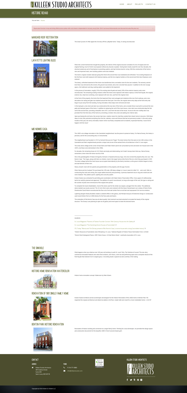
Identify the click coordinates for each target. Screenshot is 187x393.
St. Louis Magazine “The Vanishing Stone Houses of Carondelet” (96, 225)
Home (122, 4)
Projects (139, 4)
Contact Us (150, 4)
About (129, 4)
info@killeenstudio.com (74, 371)
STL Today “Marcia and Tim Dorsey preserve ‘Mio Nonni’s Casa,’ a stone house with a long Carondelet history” (110, 228)
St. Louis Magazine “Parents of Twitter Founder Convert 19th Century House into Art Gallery (105, 222)
